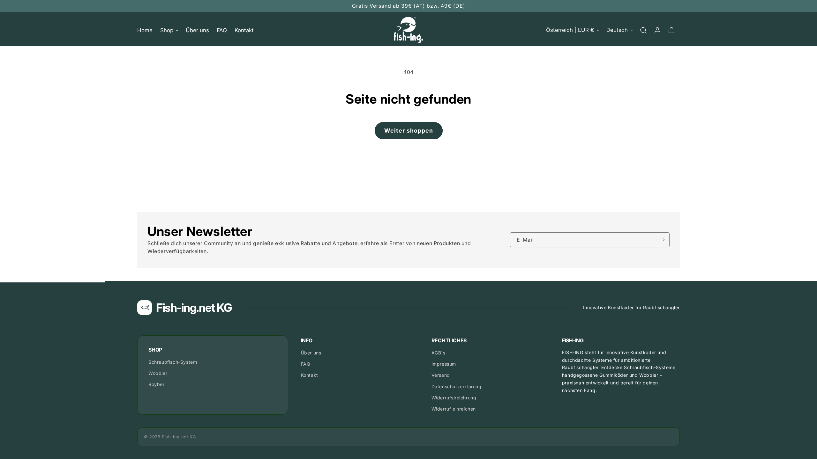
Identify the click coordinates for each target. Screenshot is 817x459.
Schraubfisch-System (172, 362)
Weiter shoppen (408, 130)
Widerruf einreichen (453, 409)
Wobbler (157, 373)
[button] (169, 30)
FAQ (306, 364)
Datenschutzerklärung (456, 386)
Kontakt (309, 375)
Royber (156, 384)
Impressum (443, 364)
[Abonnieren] (662, 239)
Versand (440, 375)
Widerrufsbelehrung (453, 397)
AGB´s (438, 352)
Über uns (311, 352)
